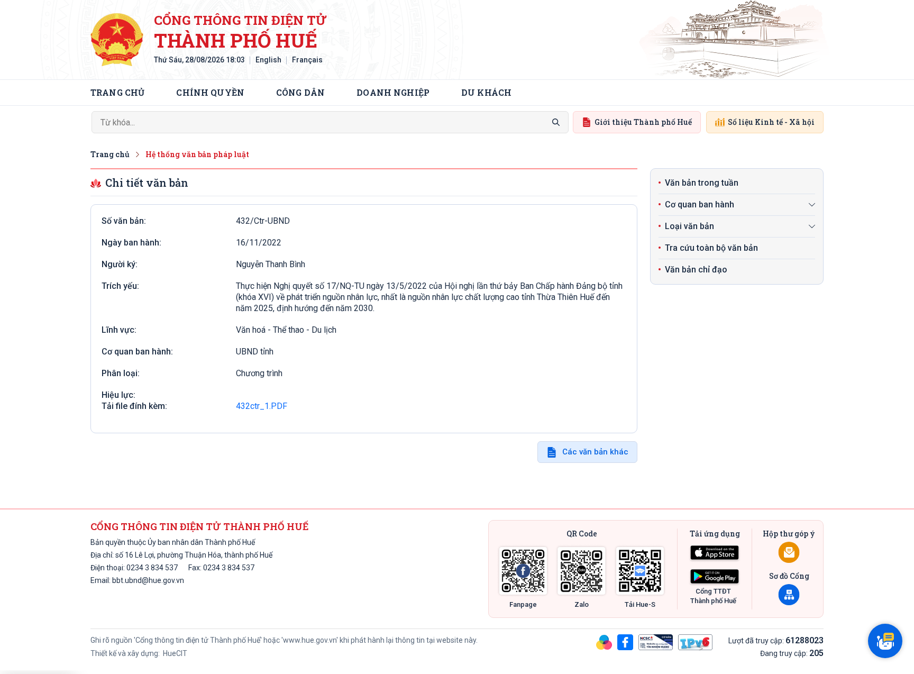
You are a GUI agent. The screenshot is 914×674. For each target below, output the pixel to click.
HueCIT (174, 653)
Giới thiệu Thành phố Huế (643, 122)
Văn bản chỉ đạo (696, 270)
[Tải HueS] (640, 570)
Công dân (300, 92)
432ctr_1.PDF (261, 406)
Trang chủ (117, 92)
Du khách (486, 92)
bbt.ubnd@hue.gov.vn (148, 580)
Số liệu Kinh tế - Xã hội (771, 122)
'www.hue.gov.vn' (309, 640)
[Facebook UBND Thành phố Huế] (625, 641)
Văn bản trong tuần (701, 183)
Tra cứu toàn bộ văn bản (711, 248)
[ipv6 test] (695, 641)
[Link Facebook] (523, 570)
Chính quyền (210, 92)
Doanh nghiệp (393, 92)
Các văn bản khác (595, 452)
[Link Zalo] (581, 570)
